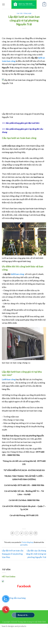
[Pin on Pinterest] (31, 533)
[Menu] (3, 4)
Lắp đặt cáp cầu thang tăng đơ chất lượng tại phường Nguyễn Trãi (36, 553)
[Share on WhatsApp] (12, 533)
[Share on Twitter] (22, 533)
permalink (24, 545)
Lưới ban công (8, 379)
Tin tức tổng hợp (24, 13)
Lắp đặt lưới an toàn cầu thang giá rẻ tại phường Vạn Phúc (12, 553)
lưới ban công (17, 274)
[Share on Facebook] (17, 533)
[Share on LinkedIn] (35, 533)
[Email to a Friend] (26, 533)
